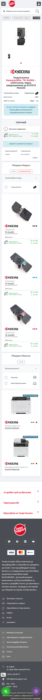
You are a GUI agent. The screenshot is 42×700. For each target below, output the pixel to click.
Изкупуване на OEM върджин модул (15, 242)
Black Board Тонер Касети (27, 693)
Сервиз (9, 613)
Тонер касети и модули (21, 18)
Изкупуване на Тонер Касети (18, 608)
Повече (35, 158)
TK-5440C (9, 284)
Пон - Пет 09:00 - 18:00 (12, 685)
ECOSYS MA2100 (12, 470)
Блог (8, 656)
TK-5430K (37, 18)
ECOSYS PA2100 (12, 428)
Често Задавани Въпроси (17, 642)
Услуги (9, 652)
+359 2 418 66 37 (13, 674)
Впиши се (10, 107)
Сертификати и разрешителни (19, 637)
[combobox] (17, 11)
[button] (21, 63)
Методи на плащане (15, 633)
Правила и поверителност (23, 696)
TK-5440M (9, 335)
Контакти (11, 622)
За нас (9, 617)
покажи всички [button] (25, 171)
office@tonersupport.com (17, 679)
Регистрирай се (21, 107)
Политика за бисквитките (17, 647)
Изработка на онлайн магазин (21, 698)
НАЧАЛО (6, 18)
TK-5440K (9, 232)
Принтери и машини (15, 598)
